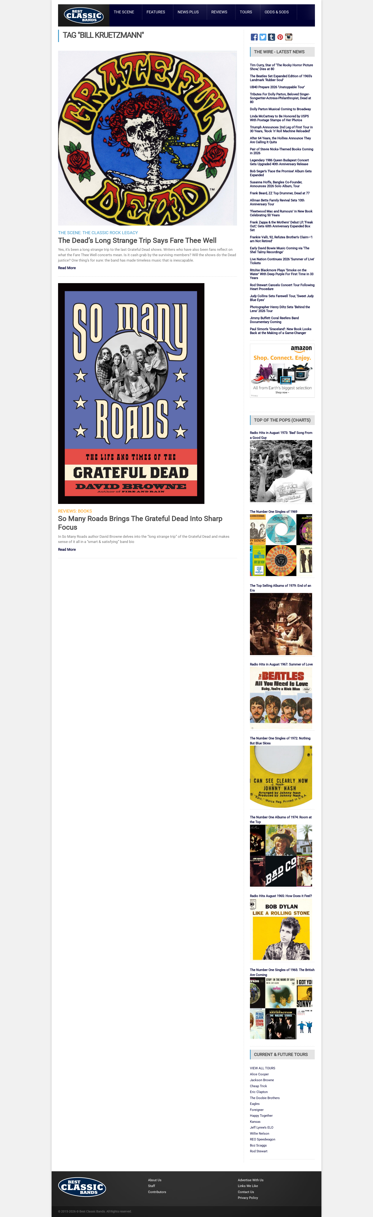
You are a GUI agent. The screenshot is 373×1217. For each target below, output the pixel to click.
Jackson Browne (262, 1080)
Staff (151, 1186)
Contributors (157, 1192)
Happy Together (261, 1116)
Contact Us (246, 1192)
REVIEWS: (67, 511)
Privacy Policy (248, 1198)
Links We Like (248, 1186)
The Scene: (69, 232)
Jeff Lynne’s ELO (261, 1127)
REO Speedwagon (262, 1139)
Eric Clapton (259, 1092)
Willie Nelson (259, 1133)
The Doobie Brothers (265, 1098)
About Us (154, 1180)
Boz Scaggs (258, 1145)
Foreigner (257, 1110)
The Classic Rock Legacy (110, 232)
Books (85, 511)
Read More (67, 268)
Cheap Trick (258, 1086)
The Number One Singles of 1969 (273, 512)
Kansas (255, 1122)
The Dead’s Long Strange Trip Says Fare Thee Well (137, 240)
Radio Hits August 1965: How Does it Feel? (281, 896)
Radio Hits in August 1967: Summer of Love (281, 664)
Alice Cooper (259, 1074)
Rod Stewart (258, 1151)
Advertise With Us (251, 1180)
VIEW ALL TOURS (262, 1068)
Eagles (255, 1104)
